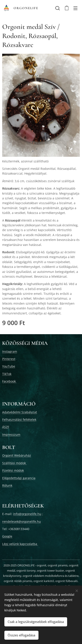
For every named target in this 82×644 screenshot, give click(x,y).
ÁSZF (5, 427)
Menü (75, 8)
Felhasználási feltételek (19, 419)
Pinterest (8, 359)
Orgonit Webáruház (16, 455)
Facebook (9, 381)
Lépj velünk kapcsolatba (20, 544)
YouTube (8, 366)
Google (7, 536)
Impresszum (11, 434)
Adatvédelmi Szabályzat (19, 412)
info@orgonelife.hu (27, 514)
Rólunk (7, 485)
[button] (57, 8)
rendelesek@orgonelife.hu (21, 521)
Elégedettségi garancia (18, 478)
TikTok (6, 374)
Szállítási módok (14, 463)
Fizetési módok (13, 470)
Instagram (9, 351)
